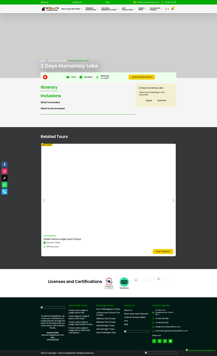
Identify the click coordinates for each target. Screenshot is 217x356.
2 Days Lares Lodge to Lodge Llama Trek (78, 311)
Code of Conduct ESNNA (134, 317)
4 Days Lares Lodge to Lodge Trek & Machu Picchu (80, 323)
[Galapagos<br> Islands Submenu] (162, 9)
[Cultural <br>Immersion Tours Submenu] (118, 9)
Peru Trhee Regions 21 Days (108, 309)
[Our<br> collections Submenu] (135, 9)
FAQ (126, 321)
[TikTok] (4, 178)
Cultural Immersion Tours (108, 9)
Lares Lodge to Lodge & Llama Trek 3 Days (78, 317)
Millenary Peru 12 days (106, 318)
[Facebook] (4, 164)
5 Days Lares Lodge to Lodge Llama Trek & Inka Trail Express (79, 330)
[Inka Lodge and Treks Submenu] (82, 8)
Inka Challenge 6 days (106, 332)
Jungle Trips (141, 9)
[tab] (149, 100)
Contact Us (77, 2)
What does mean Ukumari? (136, 314)
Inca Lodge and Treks (57, 60)
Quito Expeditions (50, 235)
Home (43, 60)
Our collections (127, 9)
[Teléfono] (4, 191)
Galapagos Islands (155, 9)
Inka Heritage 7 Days (105, 325)
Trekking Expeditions (90, 9)
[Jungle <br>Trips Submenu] (146, 9)
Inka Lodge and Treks (70, 9)
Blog (107, 2)
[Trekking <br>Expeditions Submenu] (98, 9)
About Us (44, 2)
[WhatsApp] (4, 185)
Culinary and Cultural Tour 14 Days (108, 313)
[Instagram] (4, 171)
